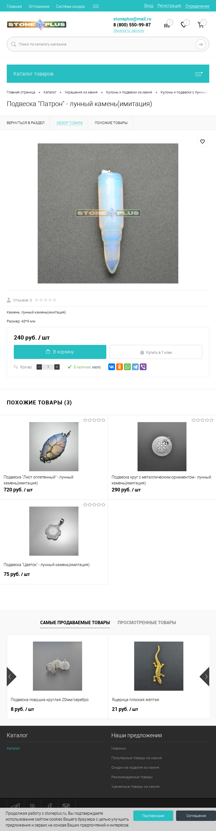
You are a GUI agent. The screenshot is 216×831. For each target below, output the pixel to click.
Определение (197, 6)
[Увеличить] (108, 213)
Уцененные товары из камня (135, 786)
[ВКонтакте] (111, 366)
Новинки (118, 748)
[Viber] (143, 366)
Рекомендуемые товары (132, 777)
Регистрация (169, 5)
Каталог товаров (33, 74)
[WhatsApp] (127, 366)
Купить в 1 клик (159, 352)
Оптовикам (39, 6)
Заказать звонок (128, 30)
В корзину (63, 351)
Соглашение (196, 816)
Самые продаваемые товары (75, 622)
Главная (14, 6)
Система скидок (70, 6)
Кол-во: (26, 367)
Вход (148, 5)
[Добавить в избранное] (202, 142)
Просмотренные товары (147, 622)
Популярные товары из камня (136, 758)
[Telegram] (135, 366)
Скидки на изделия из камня (135, 767)
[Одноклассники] (119, 366)
